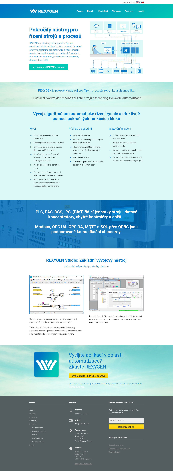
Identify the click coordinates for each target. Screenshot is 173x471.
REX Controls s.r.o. (82, 451)
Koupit (141, 11)
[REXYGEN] (43, 11)
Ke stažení (103, 11)
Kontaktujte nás (38, 442)
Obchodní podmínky (116, 445)
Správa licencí (37, 438)
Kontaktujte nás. (77, 386)
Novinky (90, 11)
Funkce (80, 11)
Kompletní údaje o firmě (83, 464)
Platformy (116, 11)
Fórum (34, 435)
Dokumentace (37, 428)
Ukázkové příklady (39, 431)
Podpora (129, 11)
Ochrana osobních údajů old (119, 449)
